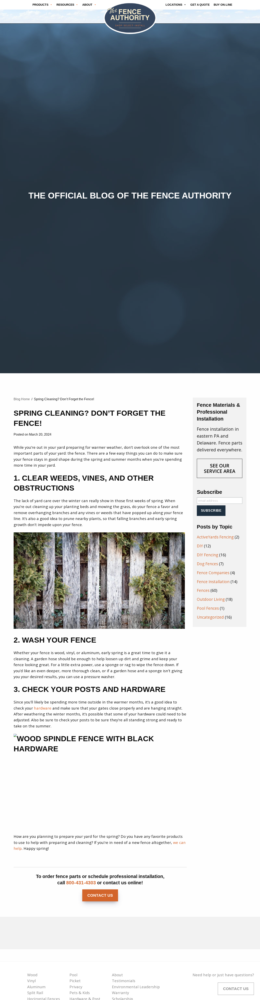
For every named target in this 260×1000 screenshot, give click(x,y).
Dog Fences (207, 563)
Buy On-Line (223, 4)
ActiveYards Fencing (215, 537)
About (117, 974)
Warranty (120, 992)
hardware (42, 708)
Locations (174, 4)
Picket (75, 980)
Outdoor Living (211, 599)
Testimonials (123, 980)
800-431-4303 (81, 882)
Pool (73, 974)
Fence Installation (213, 581)
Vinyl (31, 980)
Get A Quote (200, 4)
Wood (32, 974)
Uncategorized (210, 617)
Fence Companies (213, 572)
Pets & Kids (79, 992)
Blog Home (22, 399)
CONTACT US (236, 989)
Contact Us (100, 895)
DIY (200, 546)
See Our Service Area (219, 468)
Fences (203, 590)
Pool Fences (208, 608)
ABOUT (87, 4)
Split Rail (35, 992)
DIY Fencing (207, 555)
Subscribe (209, 492)
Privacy (75, 986)
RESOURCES (65, 4)
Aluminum (36, 986)
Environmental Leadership (136, 986)
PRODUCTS (40, 4)
